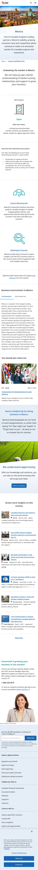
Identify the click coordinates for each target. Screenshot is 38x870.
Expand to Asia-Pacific (10, 761)
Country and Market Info (16, 61)
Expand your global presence (12, 776)
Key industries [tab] (20, 296)
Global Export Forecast (19, 250)
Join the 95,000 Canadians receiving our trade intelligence (16, 733)
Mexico (3, 61)
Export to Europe (8, 765)
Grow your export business (11, 773)
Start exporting (7, 769)
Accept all (19, 864)
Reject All (19, 858)
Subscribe (30, 738)
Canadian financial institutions (13, 788)
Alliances (5, 796)
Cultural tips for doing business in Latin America (17, 393)
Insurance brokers (8, 792)
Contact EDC (6, 819)
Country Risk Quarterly (19, 203)
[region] (19, 849)
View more (19, 638)
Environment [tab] (6, 296)
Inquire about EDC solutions (12, 815)
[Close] (31, 831)
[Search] (31, 3)
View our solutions (19, 486)
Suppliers (5, 799)
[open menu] (35, 3)
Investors (5, 803)
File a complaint (7, 822)
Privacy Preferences (19, 853)
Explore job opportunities (11, 826)
